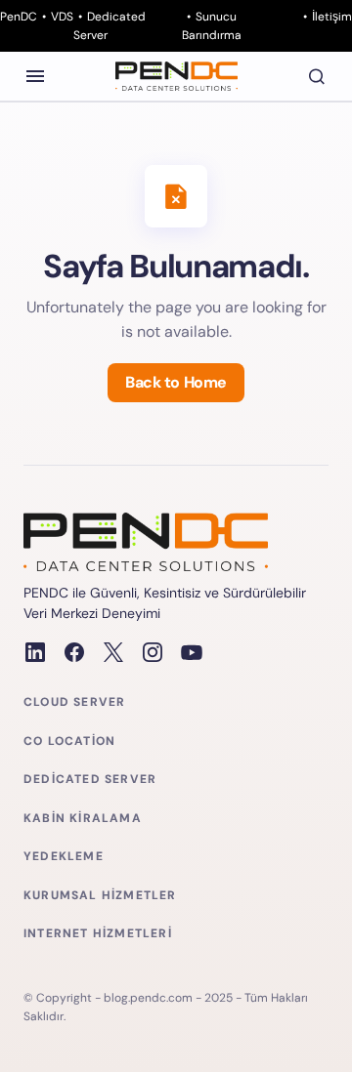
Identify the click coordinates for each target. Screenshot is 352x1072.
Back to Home (175, 382)
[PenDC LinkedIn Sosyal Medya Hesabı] (35, 652)
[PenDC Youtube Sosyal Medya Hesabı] (191, 652)
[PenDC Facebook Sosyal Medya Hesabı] (74, 652)
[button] (35, 76)
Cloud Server (74, 702)
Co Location (69, 741)
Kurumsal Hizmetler (100, 895)
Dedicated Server (109, 26)
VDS (62, 16)
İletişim (332, 16)
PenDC (18, 16)
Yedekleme (63, 856)
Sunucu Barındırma (212, 26)
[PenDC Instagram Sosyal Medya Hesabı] (152, 652)
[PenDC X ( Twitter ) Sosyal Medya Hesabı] (113, 652)
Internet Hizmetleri (97, 934)
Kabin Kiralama (82, 818)
